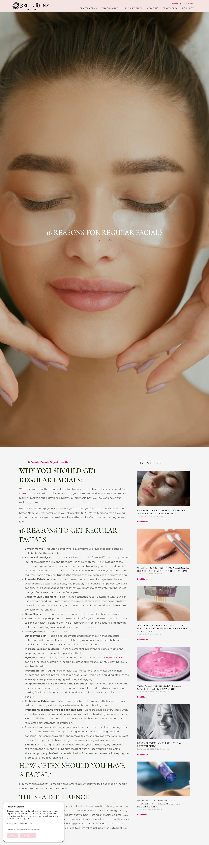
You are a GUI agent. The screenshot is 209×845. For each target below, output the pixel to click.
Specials (175, 3)
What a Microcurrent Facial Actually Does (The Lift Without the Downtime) (163, 569)
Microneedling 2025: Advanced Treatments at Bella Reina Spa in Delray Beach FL (159, 803)
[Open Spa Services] (96, 8)
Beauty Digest (49, 462)
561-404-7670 (188, 3)
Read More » (142, 521)
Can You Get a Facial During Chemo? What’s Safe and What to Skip (161, 512)
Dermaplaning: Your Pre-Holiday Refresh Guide (159, 745)
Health (63, 462)
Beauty (34, 462)
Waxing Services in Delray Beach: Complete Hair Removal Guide (159, 687)
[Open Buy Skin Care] (120, 8)
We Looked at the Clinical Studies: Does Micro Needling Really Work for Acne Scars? (162, 628)
